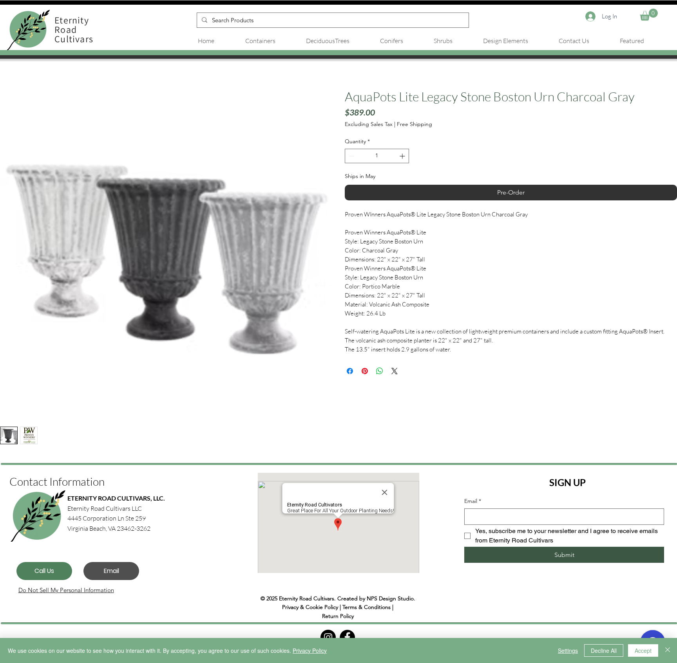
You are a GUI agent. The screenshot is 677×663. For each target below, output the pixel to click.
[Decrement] (351, 156)
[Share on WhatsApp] (379, 371)
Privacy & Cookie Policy (310, 607)
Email (472, 500)
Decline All (604, 650)
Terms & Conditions (366, 607)
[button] (649, 15)
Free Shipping (414, 124)
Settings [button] (568, 650)
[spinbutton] (377, 156)
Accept (643, 650)
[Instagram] (328, 637)
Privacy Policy (310, 650)
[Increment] (403, 156)
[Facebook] (347, 637)
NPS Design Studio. (391, 598)
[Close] (667, 650)
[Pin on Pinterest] (364, 371)
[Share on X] (394, 371)
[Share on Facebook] (350, 371)
